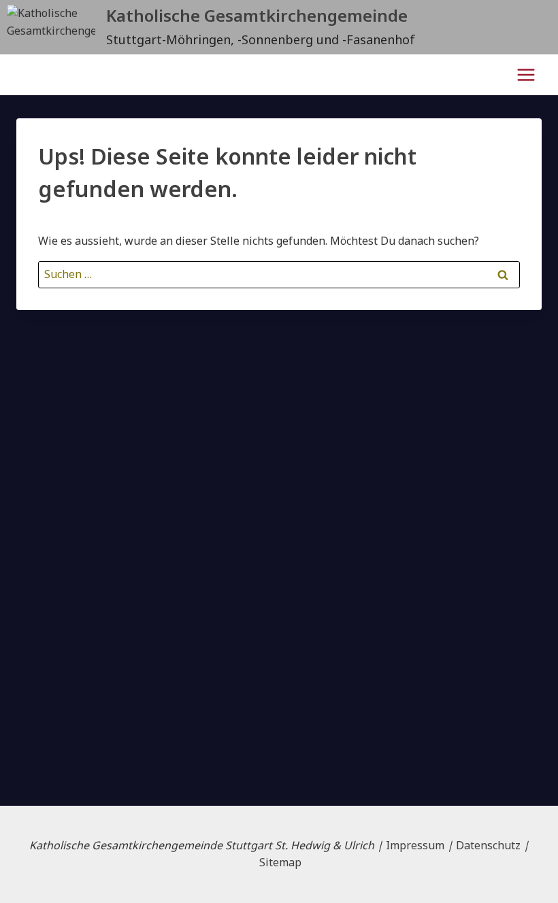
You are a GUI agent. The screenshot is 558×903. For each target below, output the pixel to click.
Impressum (415, 845)
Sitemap (280, 862)
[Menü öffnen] (526, 74)
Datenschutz (488, 845)
